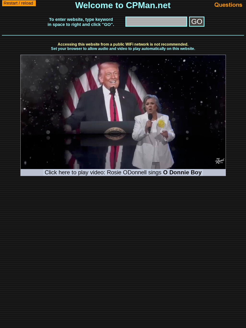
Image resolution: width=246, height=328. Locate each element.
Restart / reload (18, 3)
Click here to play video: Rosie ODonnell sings (123, 172)
